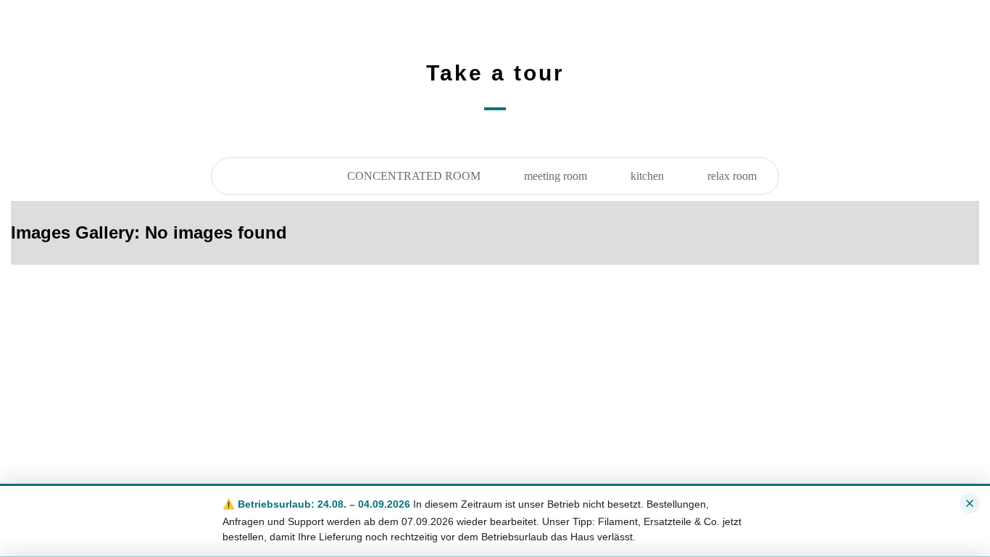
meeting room (555, 176)
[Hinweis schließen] (970, 503)
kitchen (647, 176)
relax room (732, 176)
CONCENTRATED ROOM (414, 176)
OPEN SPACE (268, 176)
